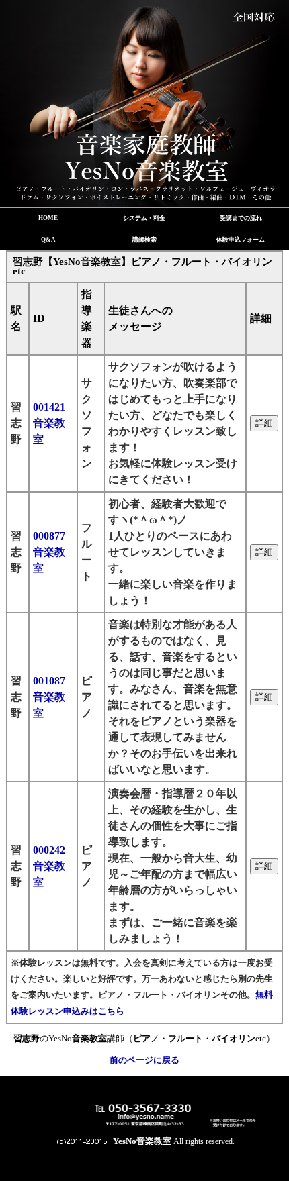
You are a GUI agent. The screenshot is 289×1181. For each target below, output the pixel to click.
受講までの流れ (241, 218)
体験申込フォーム (240, 239)
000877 (49, 552)
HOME (48, 218)
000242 (49, 866)
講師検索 (144, 239)
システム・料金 (144, 218)
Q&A (48, 239)
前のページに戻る (144, 1060)
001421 (49, 423)
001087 (49, 697)
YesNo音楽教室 (142, 1141)
